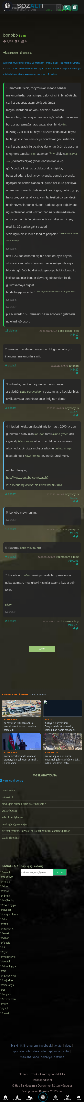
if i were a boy (70, 621)
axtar (60, 872)
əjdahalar (13, 52)
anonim (74, 365)
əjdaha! (11, 330)
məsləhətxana (45, 775)
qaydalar (18, 1051)
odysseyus (72, 408)
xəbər (57, 1051)
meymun (42, 74)
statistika (32, 1051)
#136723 (73, 625)
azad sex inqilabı (31, 391)
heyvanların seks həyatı (32, 68)
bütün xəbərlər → (39, 694)
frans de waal (52, 68)
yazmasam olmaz (67, 556)
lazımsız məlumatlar (70, 63)
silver (27, 575)
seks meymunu (30, 547)
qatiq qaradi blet (68, 330)
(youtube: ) (13, 248)
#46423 (74, 411)
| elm (22, 35)
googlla (27, 52)
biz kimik (17, 1045)
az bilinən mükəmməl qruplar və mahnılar (23, 63)
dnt (64, 124)
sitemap (46, 1051)
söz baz (59, 1057)
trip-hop (39, 434)
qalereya (46, 1057)
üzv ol (42, 648)
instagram (31, 1045)
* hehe (52, 153)
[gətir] (67, 7)
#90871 (74, 533)
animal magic (52, 63)
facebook (45, 1045)
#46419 (74, 334)
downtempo (32, 455)
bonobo (11, 35)
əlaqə (68, 1045)
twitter (58, 1045)
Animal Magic (64, 448)
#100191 (73, 560)
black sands (25, 441)
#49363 (74, 497)
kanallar (10, 866)
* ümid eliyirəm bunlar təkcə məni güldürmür (54, 291)
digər (75, 5)
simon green (60, 434)
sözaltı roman (11, 68)
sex (33, 153)
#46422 (74, 369)
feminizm (52, 74)
